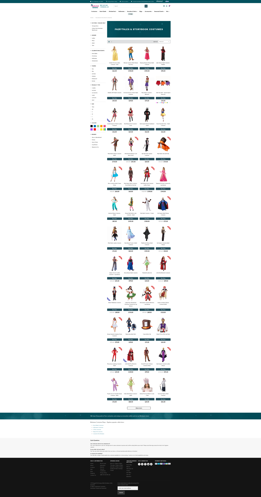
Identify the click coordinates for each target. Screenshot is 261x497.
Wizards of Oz (95, 147)
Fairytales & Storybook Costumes (104, 17)
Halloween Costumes (98, 427)
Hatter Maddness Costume (114, 302)
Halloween (94, 58)
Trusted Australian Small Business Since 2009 (143, 1)
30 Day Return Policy (112, 1)
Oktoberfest (95, 61)
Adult (93, 43)
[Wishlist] (164, 6)
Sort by (155, 41)
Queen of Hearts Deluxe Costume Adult (163, 303)
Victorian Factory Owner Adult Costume (130, 93)
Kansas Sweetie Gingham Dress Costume (114, 334)
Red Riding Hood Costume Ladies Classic (147, 184)
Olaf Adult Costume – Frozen (147, 213)
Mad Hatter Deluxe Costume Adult (114, 154)
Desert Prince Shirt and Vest (163, 334)
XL (92, 119)
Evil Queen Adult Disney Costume (163, 214)
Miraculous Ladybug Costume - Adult (114, 364)
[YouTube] (148, 464)
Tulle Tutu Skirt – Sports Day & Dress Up (163, 93)
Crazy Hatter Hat (147, 334)
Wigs (94, 431)
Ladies (93, 38)
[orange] (101, 126)
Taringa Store (95, 26)
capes (93, 95)
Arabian (94, 76)
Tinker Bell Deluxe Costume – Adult (131, 394)
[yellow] (101, 129)
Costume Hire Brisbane (98, 433)
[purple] (91, 129)
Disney (93, 139)
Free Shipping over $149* (97, 1)
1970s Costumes (97, 429)
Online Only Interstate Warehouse (97, 29)
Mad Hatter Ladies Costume (114, 243)
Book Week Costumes (98, 425)
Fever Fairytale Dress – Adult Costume (163, 124)
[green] (98, 126)
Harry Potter (95, 142)
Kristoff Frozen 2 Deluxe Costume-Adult (147, 364)
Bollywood (94, 78)
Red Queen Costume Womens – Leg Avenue (147, 303)
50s (93, 69)
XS (92, 109)
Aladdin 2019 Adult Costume (114, 92)
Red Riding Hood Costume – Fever (130, 124)
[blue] (95, 126)
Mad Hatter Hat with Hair (163, 153)
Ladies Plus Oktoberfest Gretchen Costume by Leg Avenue (131, 304)
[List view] (111, 41)
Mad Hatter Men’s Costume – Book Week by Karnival (131, 184)
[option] (97, 1)
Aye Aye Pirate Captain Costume (147, 154)
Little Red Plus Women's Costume (130, 364)
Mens (93, 40)
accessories (94, 92)
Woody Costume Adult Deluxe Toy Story (131, 63)
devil (93, 100)
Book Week (94, 53)
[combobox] (129, 6)
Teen (93, 45)
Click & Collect (124, 1)
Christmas (94, 56)
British (93, 81)
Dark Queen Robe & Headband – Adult (147, 124)
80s (93, 71)
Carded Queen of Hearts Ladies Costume (114, 124)
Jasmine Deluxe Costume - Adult (114, 214)
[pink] (104, 126)
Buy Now (114, 68)
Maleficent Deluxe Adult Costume (147, 243)
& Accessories (99, 431)
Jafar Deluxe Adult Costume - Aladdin (163, 63)
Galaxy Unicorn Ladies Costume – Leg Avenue (114, 273)
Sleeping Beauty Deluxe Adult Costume (147, 63)
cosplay (93, 88)
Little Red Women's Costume (163, 272)
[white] (98, 129)
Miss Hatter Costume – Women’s (147, 93)
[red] (95, 129)
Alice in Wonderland (96, 137)
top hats (94, 90)
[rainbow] (104, 129)
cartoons (94, 97)
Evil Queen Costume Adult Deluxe (163, 243)
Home (91, 17)
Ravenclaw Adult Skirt (131, 334)
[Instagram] (142, 464)
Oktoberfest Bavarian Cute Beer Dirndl (131, 154)
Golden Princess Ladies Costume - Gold (114, 63)
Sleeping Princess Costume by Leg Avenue (163, 184)
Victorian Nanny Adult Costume (163, 394)
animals (94, 73)
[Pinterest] (145, 464)
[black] (91, 126)
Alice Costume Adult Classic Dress (114, 184)
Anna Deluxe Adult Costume (130, 272)
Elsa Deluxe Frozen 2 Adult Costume (131, 243)
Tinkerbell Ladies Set (147, 272)
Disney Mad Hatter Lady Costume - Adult (130, 214)
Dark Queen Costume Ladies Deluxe (163, 364)
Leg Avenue (94, 144)
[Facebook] (139, 464)
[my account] (166, 6)
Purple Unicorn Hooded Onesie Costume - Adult (114, 394)
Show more (139, 408)
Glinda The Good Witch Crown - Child (147, 394)
